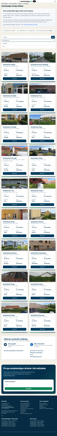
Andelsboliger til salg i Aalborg (8, 424)
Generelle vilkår (24, 407)
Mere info (14, 78)
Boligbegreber (42, 407)
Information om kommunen (36, 350)
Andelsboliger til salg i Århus (8, 422)
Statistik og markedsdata (36, 352)
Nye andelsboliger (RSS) (26, 413)
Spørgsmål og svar (43, 404)
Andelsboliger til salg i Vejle (36, 423)
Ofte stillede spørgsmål (35, 356)
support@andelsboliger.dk (7, 407)
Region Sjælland (13, 3)
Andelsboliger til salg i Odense (8, 423)
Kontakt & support (24, 404)
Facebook (2, 416)
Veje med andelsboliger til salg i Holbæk (13, 350)
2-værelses (25, 3)
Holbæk (20, 3)
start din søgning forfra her (31, 24)
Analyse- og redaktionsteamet (46, 408)
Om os (31, 354)
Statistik (41, 405)
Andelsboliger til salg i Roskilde (37, 424)
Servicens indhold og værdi (26, 408)
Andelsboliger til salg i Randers (37, 420)
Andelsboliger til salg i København (9, 420)
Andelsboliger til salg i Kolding (37, 422)
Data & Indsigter (43, 403)
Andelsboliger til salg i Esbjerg (8, 426)
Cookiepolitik (23, 411)
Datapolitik (22, 409)
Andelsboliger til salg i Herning (37, 426)
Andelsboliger (4, 3)
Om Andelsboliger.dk (25, 403)
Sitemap (22, 412)
